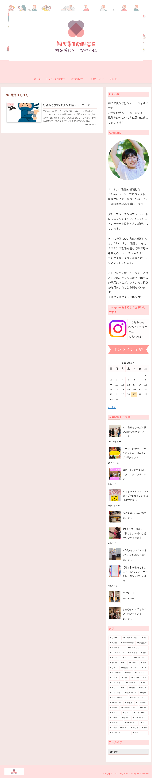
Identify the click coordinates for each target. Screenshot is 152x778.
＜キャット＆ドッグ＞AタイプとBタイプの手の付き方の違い (135, 495)
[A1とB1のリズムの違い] (114, 516)
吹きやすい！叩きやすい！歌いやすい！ (134, 611)
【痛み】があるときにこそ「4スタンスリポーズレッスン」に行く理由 (135, 574)
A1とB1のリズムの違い (135, 512)
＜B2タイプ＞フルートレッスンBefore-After (135, 552)
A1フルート (129, 593)
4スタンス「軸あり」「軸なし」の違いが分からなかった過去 (134, 533)
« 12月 (112, 407)
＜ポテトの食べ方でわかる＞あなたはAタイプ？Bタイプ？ (134, 453)
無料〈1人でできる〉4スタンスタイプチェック (135, 474)
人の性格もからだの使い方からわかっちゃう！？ (134, 431)
